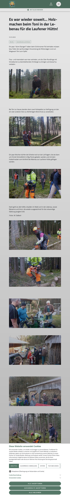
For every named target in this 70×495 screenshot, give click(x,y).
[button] (35, 475)
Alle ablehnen (35, 492)
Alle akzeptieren (35, 483)
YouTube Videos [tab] (53, 466)
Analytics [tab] (14, 466)
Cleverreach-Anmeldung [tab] (28, 466)
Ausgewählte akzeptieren (35, 488)
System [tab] (42, 466)
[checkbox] (35, 471)
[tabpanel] (35, 474)
